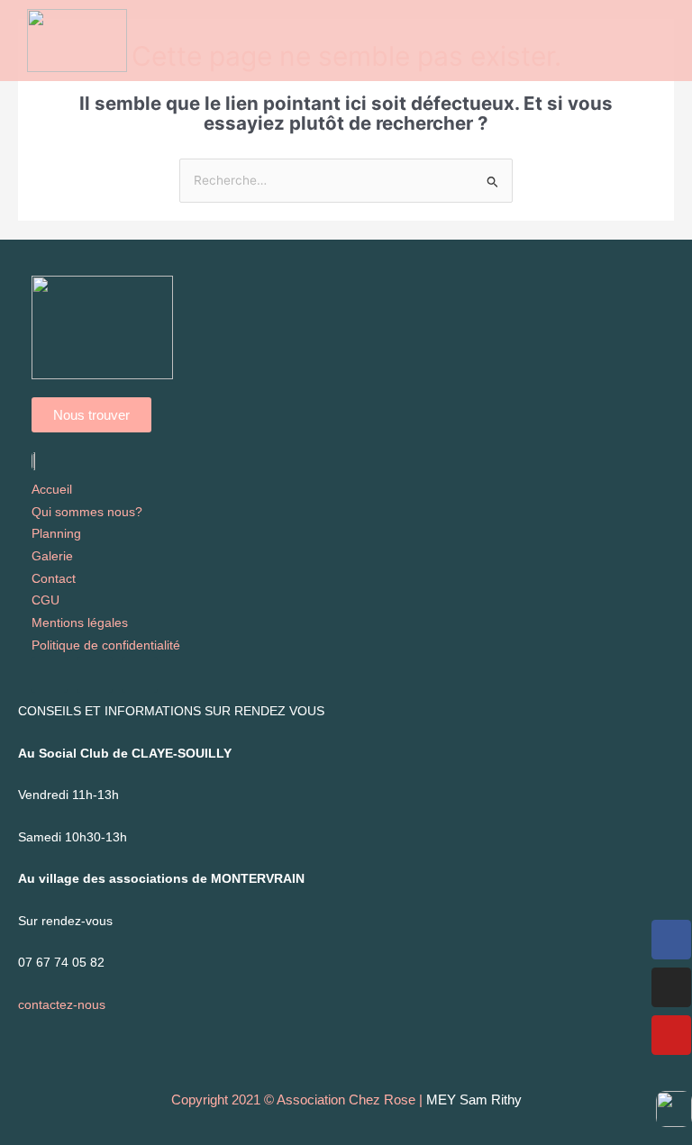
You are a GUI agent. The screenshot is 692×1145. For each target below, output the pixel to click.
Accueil (52, 489)
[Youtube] (671, 1035)
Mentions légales (80, 623)
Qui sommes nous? (87, 512)
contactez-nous (61, 1005)
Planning (56, 534)
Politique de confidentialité (106, 645)
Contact (54, 579)
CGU (45, 600)
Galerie (52, 556)
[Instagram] (671, 987)
